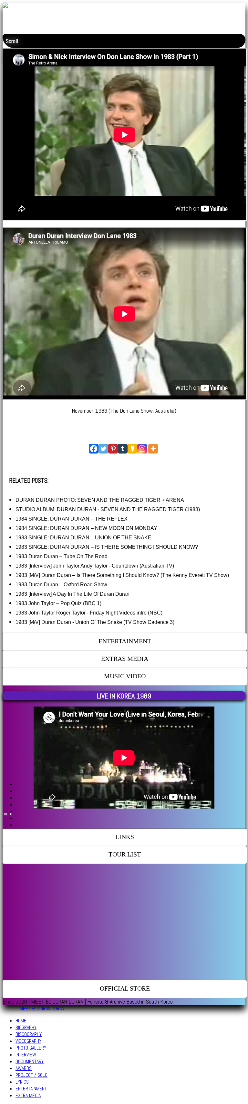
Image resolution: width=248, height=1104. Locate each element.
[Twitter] (103, 449)
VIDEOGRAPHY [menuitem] (28, 1041)
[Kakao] (132, 449)
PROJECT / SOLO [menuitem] (31, 1075)
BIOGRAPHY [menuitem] (26, 1027)
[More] (153, 449)
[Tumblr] (123, 449)
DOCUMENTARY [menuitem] (30, 1061)
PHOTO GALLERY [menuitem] (31, 1047)
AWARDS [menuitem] (24, 1068)
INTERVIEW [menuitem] (26, 1054)
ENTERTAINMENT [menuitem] (31, 1088)
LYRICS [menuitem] (22, 1081)
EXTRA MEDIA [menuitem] (28, 1095)
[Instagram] (142, 449)
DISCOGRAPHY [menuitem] (29, 1034)
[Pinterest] (113, 449)
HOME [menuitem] (21, 1020)
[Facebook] (93, 449)
